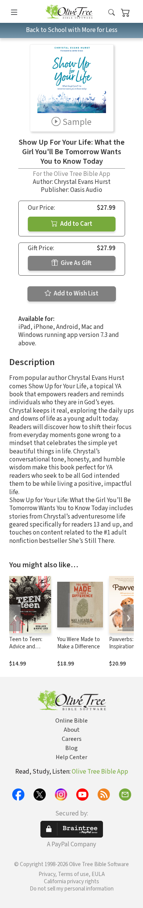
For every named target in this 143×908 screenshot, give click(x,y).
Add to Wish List (75, 293)
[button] (111, 13)
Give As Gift (75, 263)
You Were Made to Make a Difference (78, 643)
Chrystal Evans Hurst (82, 182)
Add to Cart (75, 223)
